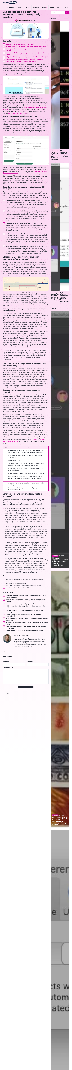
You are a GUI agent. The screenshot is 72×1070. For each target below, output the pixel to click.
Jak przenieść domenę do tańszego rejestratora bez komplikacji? (26, 57)
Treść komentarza (8, 667)
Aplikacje (44, 7)
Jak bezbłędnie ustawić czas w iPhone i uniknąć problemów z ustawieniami (54, 155)
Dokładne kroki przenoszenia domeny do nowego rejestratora (25, 59)
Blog (58, 7)
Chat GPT (19, 7)
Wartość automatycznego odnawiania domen (20, 44)
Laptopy (27, 7)
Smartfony (36, 7)
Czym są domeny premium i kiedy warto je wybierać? (22, 61)
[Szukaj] (67, 12)
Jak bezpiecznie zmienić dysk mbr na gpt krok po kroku (64, 153)
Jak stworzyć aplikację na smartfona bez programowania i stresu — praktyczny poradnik (60, 821)
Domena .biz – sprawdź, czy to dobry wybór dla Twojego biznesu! (24, 604)
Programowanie (10, 7)
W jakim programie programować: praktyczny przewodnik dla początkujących (64, 297)
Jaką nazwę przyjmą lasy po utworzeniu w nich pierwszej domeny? (25, 630)
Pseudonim (6, 661)
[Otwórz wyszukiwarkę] (65, 7)
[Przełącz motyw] (68, 7)
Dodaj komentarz (25, 686)
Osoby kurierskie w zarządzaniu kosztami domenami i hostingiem (26, 46)
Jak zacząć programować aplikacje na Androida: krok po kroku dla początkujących (55, 296)
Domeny (52, 7)
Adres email (30, 661)
